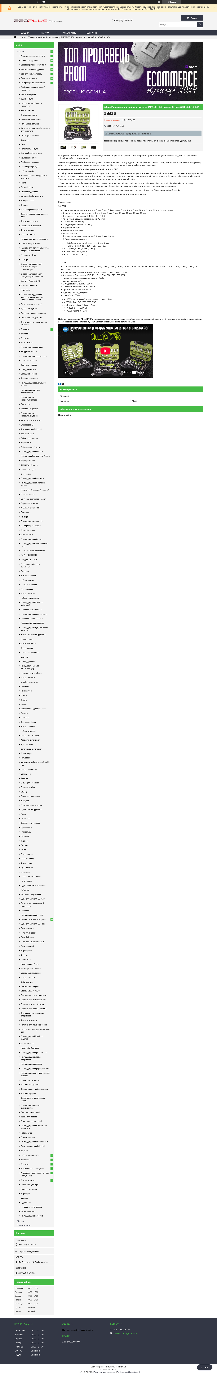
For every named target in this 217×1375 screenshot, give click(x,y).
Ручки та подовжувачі (30, 796)
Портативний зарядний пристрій (35, 490)
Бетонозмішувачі (28, 94)
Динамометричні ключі (31, 119)
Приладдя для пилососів (32, 915)
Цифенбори (26, 960)
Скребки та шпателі (29, 682)
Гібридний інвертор (29, 503)
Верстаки (25, 338)
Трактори (25, 512)
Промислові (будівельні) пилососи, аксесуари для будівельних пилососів (32, 297)
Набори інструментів (30, 1155)
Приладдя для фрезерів (31, 1064)
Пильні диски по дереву (31, 1207)
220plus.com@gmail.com (29, 1251)
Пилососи (25, 910)
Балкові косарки (28, 530)
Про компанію (68, 33)
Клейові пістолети (29, 115)
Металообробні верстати (32, 196)
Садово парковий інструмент (33, 919)
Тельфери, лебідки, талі (31, 318)
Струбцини (25, 818)
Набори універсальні (30, 598)
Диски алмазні (27, 1043)
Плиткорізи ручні (28, 469)
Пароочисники (27, 589)
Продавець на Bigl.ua (109, 1369)
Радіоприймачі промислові (32, 623)
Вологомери (26, 753)
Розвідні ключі (27, 200)
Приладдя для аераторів (32, 347)
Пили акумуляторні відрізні (33, 1146)
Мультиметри (27, 868)
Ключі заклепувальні (30, 652)
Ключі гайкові (27, 648)
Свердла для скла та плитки (33, 995)
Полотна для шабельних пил (33, 1009)
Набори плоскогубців (30, 735)
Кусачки (24, 841)
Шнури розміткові (28, 722)
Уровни (24, 704)
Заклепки (25, 140)
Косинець (25, 717)
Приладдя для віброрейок (32, 478)
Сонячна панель (28, 494)
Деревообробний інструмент (33, 65)
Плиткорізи (25, 290)
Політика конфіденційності (128, 1372)
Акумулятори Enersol (30, 508)
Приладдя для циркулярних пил (35, 1068)
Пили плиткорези (28, 933)
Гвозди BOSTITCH (29, 560)
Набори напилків (28, 593)
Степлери (25, 571)
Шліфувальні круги (29, 221)
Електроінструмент (29, 60)
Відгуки (20, 1221)
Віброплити (26, 442)
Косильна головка (29, 365)
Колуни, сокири (27, 230)
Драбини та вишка (29, 285)
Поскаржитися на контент (105, 1372)
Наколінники (26, 881)
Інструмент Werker (29, 351)
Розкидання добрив (29, 409)
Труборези (25, 758)
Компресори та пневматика (33, 83)
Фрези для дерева (29, 1117)
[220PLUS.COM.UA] (30, 21)
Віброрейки (26, 474)
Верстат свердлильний (31, 894)
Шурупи (24, 1151)
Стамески (25, 686)
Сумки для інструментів (31, 809)
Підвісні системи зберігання (33, 885)
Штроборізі (25, 1193)
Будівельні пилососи (30, 162)
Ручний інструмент (29, 309)
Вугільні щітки (27, 187)
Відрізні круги (27, 99)
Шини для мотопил (29, 378)
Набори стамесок (28, 731)
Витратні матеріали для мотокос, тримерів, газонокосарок (31, 266)
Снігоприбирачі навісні (31, 526)
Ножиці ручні (26, 691)
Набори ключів (27, 171)
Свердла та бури (28, 255)
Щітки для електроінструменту (34, 1089)
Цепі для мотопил (29, 374)
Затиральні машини (29, 465)
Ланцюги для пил (28, 234)
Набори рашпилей (29, 769)
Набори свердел (28, 977)
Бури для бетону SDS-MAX (33, 899)
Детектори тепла (28, 643)
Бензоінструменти (29, 78)
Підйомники (26, 1202)
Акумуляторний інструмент (33, 56)
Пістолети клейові (29, 585)
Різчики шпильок (28, 1137)
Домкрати (25, 329)
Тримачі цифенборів (30, 964)
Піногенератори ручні (30, 167)
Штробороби (26, 950)
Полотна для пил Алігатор (32, 1004)
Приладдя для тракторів (32, 521)
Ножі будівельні (28, 661)
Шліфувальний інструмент (32, 1168)
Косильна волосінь (29, 360)
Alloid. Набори (27, 343)
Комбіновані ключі (29, 158)
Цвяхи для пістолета (30, 1080)
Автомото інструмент (30, 740)
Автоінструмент (28, 1180)
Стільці (24, 792)
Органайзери (26, 827)
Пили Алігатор (27, 937)
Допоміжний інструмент (31, 749)
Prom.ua (122, 1367)
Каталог (45, 33)
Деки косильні (27, 534)
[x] (63, 384)
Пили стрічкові (27, 946)
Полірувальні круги (29, 149)
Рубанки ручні (27, 744)
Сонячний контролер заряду (33, 499)
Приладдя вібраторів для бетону (35, 456)
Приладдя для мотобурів (32, 1216)
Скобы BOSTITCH (29, 555)
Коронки (24, 955)
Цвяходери (26, 774)
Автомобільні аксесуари (31, 153)
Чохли (23, 850)
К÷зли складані (27, 863)
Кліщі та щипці (27, 859)
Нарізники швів (27, 434)
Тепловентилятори (29, 1189)
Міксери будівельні (29, 192)
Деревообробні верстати (31, 209)
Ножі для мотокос (29, 369)
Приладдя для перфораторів (33, 1052)
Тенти (23, 183)
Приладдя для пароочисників (34, 614)
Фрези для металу (29, 1020)
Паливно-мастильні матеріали (34, 239)
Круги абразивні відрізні (31, 429)
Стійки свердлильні (29, 438)
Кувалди (24, 778)
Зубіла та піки (27, 982)
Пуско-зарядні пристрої (31, 304)
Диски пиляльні (28, 1211)
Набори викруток (28, 677)
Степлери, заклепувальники (33, 313)
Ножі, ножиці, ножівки (30, 243)
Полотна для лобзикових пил (34, 1025)
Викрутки (25, 801)
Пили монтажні (27, 928)
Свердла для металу (30, 991)
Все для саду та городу (31, 74)
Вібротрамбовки (28, 460)
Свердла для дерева (30, 986)
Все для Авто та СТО (30, 281)
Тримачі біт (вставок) (30, 1048)
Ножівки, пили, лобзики (31, 673)
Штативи (24, 334)
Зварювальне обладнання (32, 69)
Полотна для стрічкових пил (33, 1000)
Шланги (24, 205)
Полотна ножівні (28, 787)
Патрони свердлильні (30, 1112)
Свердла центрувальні (31, 973)
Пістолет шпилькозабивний (33, 551)
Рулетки (24, 713)
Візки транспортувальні (31, 1121)
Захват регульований (30, 823)
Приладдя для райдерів (31, 539)
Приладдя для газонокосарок (34, 356)
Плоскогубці (26, 832)
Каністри (24, 259)
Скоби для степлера (30, 135)
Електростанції (27, 425)
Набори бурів (26, 1133)
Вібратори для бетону (30, 447)
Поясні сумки (26, 854)
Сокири (24, 695)
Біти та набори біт (29, 576)
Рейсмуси (25, 890)
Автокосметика (27, 110)
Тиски (23, 814)
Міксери (24, 1198)
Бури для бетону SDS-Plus (33, 924)
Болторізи (25, 872)
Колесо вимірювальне (30, 876)
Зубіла (24, 700)
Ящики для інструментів (31, 805)
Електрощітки (27, 639)
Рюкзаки (24, 845)
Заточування (26, 1160)
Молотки (24, 657)
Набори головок (28, 726)
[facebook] (59, 384)
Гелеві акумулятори (29, 1185)
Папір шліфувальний (30, 124)
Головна (24, 33)
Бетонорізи (25, 404)
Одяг (23, 144)
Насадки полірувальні (30, 1084)
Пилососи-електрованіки (32, 618)
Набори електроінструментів (33, 635)
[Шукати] (200, 24)
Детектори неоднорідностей (33, 709)
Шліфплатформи (28, 1093)
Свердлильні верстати (31, 226)
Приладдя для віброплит (32, 451)
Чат (207, 1367)
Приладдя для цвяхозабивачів (34, 1142)
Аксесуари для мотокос (31, 420)
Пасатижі (25, 836)
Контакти (92, 33)
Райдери (24, 517)
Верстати (25, 1164)
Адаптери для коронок (31, 968)
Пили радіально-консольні (32, 942)
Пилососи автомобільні (31, 610)
